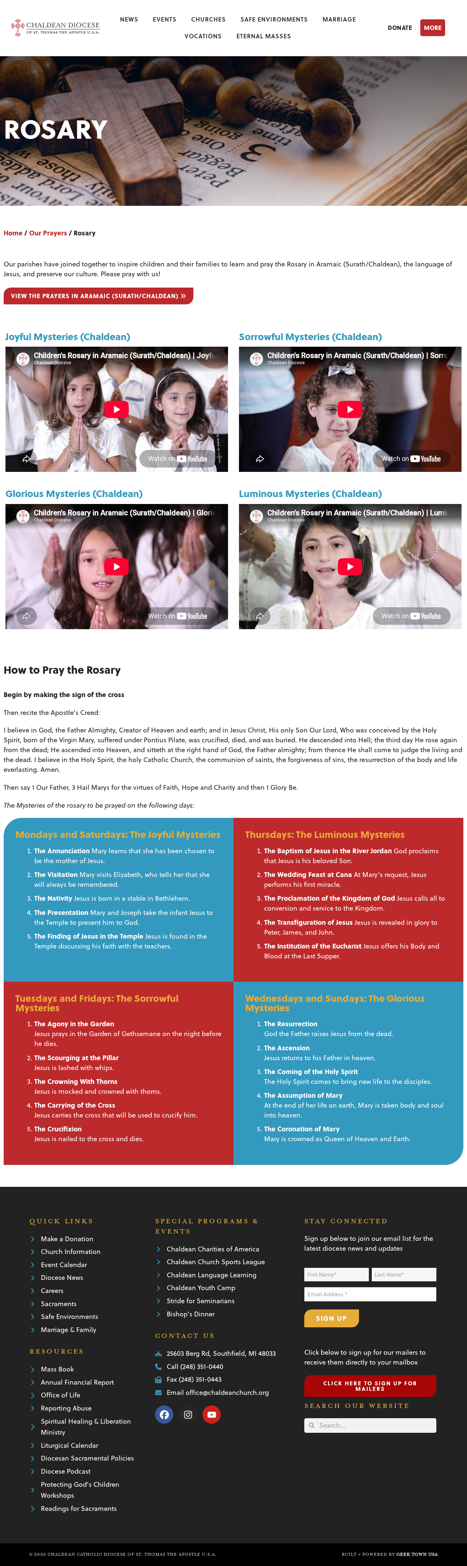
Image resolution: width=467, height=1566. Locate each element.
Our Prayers (48, 233)
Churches (208, 19)
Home (13, 233)
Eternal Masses (263, 36)
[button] (438, 27)
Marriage (339, 19)
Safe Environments (274, 19)
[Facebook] (164, 1414)
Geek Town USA (417, 1554)
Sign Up (331, 1318)
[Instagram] (188, 1414)
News (129, 19)
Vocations (203, 36)
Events (165, 19)
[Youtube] (211, 1414)
